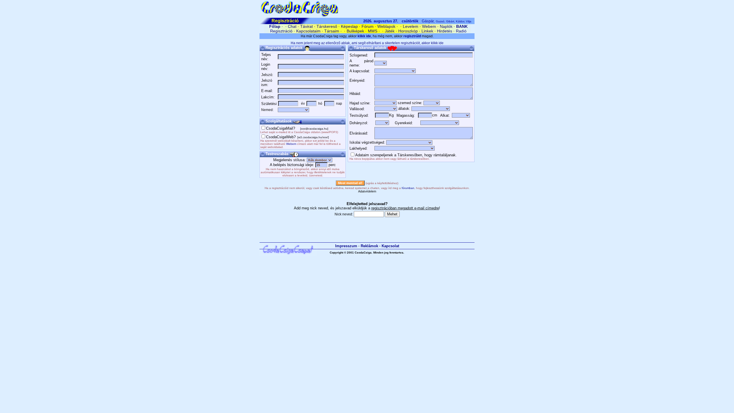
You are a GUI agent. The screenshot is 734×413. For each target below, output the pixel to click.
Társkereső (327, 26)
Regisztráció (281, 31)
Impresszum (346, 246)
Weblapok (386, 26)
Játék (390, 31)
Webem (429, 26)
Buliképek (355, 31)
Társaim (331, 31)
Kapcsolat (390, 246)
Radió (461, 31)
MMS (372, 31)
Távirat (306, 26)
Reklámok (369, 246)
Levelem (410, 26)
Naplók (446, 26)
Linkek (427, 31)
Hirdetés (444, 31)
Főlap (274, 26)
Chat (292, 26)
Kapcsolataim (308, 31)
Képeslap (349, 26)
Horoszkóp (408, 31)
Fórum (368, 26)
